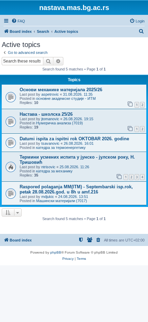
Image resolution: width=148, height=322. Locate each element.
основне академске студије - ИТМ (66, 98)
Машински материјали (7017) (61, 201)
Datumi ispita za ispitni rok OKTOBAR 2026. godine (74, 138)
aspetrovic (50, 94)
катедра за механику (54, 171)
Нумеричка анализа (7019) (59, 123)
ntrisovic (48, 167)
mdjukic (47, 197)
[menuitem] (18, 21)
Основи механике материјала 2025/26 (61, 89)
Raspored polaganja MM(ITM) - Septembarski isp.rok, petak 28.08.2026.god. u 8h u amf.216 (76, 189)
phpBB (55, 252)
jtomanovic (50, 119)
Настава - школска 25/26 (46, 114)
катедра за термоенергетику (61, 147)
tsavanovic (50, 143)
